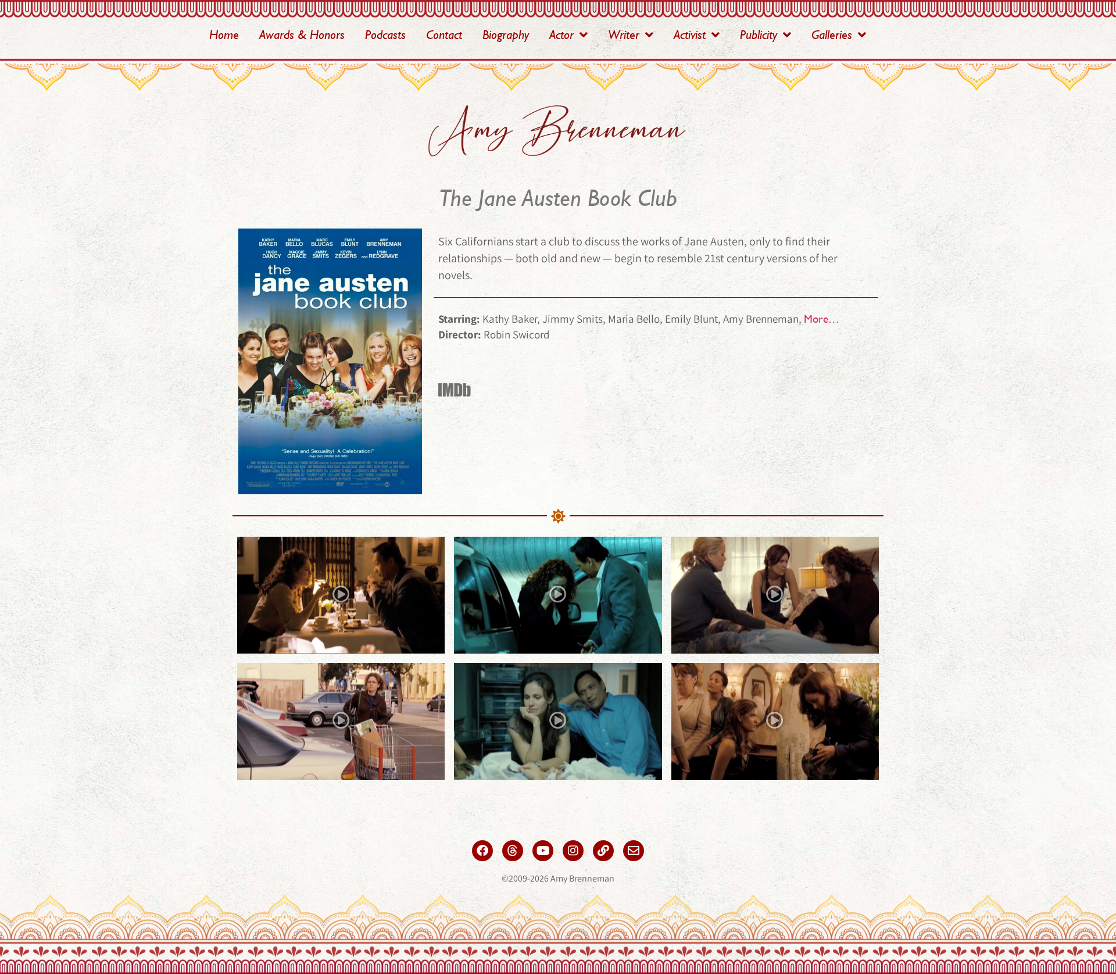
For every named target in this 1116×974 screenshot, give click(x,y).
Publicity (758, 34)
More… (821, 318)
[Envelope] (633, 850)
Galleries (831, 34)
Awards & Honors (302, 34)
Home (224, 34)
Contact (444, 34)
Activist (690, 34)
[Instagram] (573, 850)
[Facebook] (482, 850)
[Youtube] (542, 850)
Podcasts (385, 34)
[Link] (603, 850)
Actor (561, 34)
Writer (623, 34)
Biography (505, 34)
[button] (341, 595)
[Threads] (512, 850)
